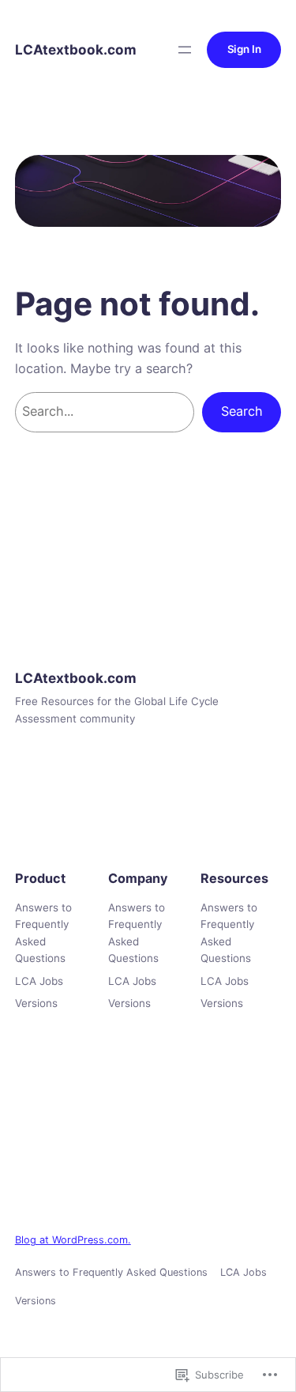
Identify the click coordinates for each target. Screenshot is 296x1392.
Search (242, 411)
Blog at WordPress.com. (73, 1240)
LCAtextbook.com (76, 49)
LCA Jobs (39, 981)
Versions (36, 1003)
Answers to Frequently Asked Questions (43, 932)
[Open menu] (184, 49)
